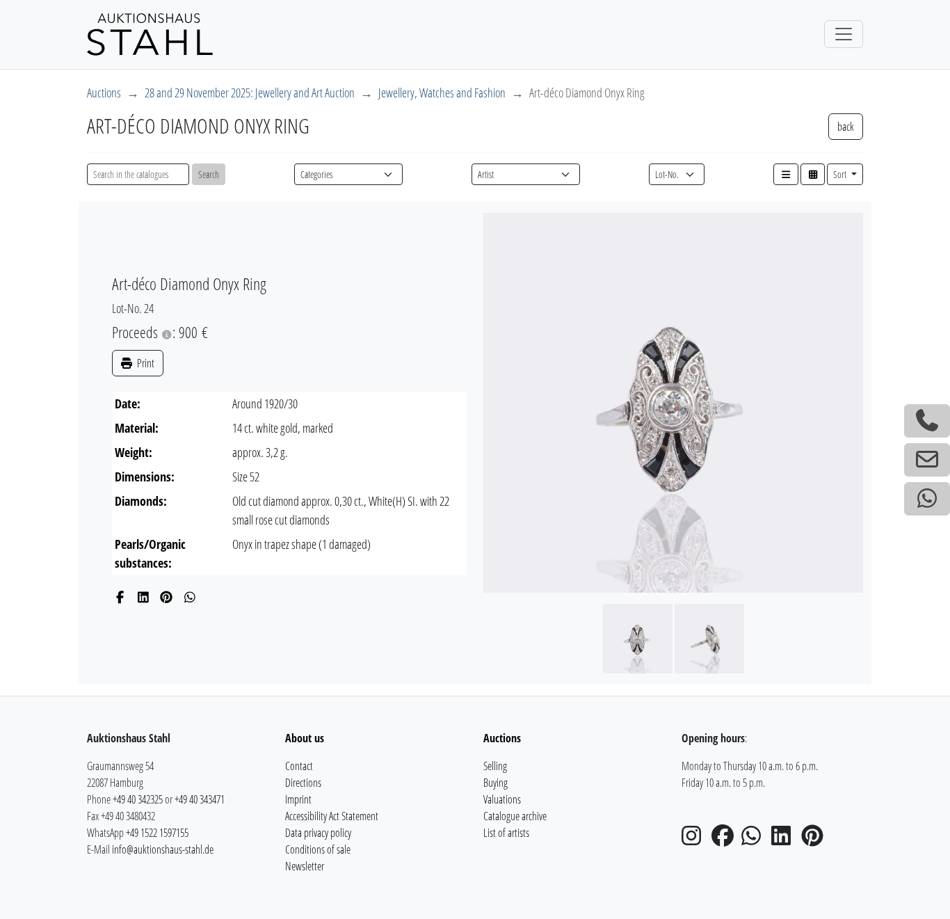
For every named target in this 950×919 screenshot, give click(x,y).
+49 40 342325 (138, 799)
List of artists (506, 832)
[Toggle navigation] (843, 34)
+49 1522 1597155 (157, 832)
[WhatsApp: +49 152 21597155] (927, 499)
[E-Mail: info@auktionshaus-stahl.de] (927, 460)
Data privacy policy (318, 832)
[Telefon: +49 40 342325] (927, 421)
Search (208, 174)
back (845, 126)
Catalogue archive (515, 816)
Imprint (298, 799)
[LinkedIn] (144, 597)
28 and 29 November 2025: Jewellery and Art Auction (250, 92)
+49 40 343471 (200, 799)
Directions (303, 782)
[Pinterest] (167, 597)
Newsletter (304, 866)
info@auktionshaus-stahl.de (163, 849)
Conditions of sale (318, 849)
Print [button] (144, 363)
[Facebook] (120, 597)
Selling (495, 766)
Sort (840, 174)
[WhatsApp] (190, 597)
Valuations (502, 799)
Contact (299, 766)
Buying (495, 782)
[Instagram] (695, 839)
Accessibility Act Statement (331, 816)
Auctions (104, 92)
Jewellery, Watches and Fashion (442, 92)
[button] (785, 174)
